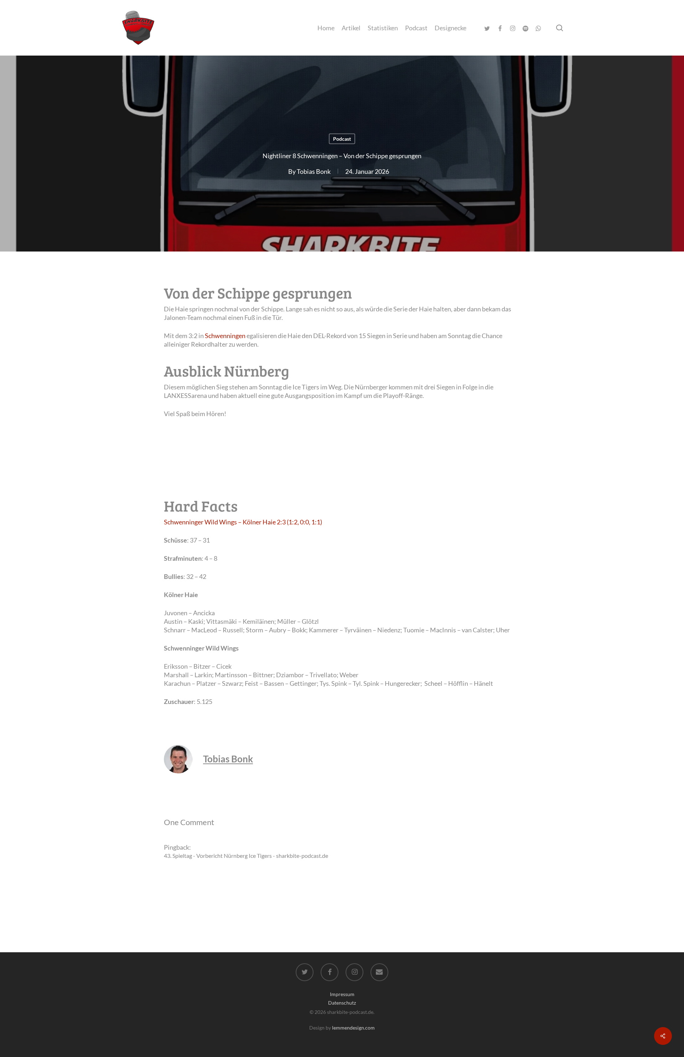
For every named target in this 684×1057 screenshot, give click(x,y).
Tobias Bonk (314, 171)
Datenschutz (342, 1003)
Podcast (342, 139)
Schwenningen (225, 336)
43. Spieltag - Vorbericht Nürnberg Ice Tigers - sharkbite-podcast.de (246, 855)
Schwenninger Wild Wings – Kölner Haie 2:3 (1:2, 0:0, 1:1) (243, 522)
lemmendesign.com (353, 1028)
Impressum (342, 994)
